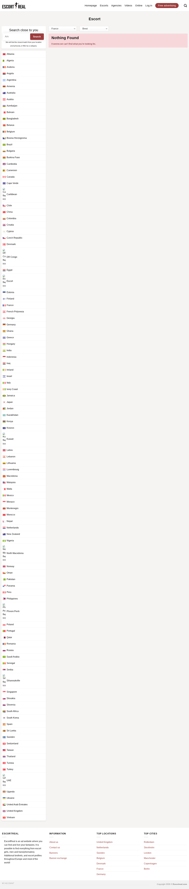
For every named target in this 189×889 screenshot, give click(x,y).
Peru (9, 592)
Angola (10, 73)
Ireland (10, 370)
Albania (10, 54)
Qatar (9, 637)
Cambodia (12, 164)
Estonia (10, 292)
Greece (10, 337)
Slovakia (11, 698)
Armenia (11, 86)
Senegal (11, 663)
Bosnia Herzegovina (17, 138)
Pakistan (11, 579)
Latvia (10, 450)
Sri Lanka (11, 730)
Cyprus (10, 231)
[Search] (185, 5)
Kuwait (10, 439)
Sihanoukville (13, 680)
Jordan (10, 408)
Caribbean (12, 194)
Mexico (10, 495)
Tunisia (10, 763)
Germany (11, 324)
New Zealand (13, 534)
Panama (11, 586)
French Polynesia (15, 311)
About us (53, 842)
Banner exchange (58, 858)
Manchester (149, 858)
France (10, 305)
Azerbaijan (12, 106)
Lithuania (11, 463)
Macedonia (12, 476)
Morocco (11, 514)
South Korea (13, 718)
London (147, 853)
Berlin (147, 869)
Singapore (12, 692)
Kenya (10, 421)
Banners (53, 853)
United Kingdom (15, 811)
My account (8, 883)
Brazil (9, 144)
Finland (10, 298)
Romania (11, 644)
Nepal (10, 521)
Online (138, 5)
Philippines (12, 598)
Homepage (91, 5)
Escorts (104, 5)
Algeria (10, 60)
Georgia (11, 318)
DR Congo (12, 257)
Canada (11, 177)
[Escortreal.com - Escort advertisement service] (14, 5)
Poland (10, 624)
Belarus (10, 125)
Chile (9, 205)
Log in (148, 5)
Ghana (10, 331)
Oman (10, 573)
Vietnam (11, 817)
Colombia (11, 218)
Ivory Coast (12, 389)
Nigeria (10, 540)
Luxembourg (13, 469)
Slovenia (11, 705)
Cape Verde (12, 183)
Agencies (116, 5)
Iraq (8, 363)
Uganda (11, 791)
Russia (10, 650)
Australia (11, 93)
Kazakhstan (12, 415)
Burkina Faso (13, 157)
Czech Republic (14, 238)
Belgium (11, 131)
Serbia (10, 669)
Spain (9, 724)
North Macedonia (15, 553)
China (10, 212)
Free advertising (167, 5)
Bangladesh (13, 118)
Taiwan (10, 750)
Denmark (11, 244)
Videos (128, 5)
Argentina (11, 80)
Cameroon (12, 170)
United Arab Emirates (17, 804)
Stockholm (149, 847)
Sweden (11, 737)
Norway (10, 566)
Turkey (10, 769)
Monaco (11, 502)
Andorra (11, 67)
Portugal (11, 631)
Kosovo (10, 428)
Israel (9, 376)
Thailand (11, 756)
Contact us (54, 847)
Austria (10, 99)
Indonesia (11, 357)
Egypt (9, 270)
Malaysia (11, 482)
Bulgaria (11, 151)
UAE (9, 780)
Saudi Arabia (13, 657)
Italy (9, 382)
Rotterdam (149, 842)
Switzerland (12, 743)
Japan (10, 402)
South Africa (13, 711)
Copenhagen (150, 863)
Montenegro (12, 508)
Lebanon (11, 456)
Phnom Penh (13, 611)
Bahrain (10, 112)
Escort (10, 281)
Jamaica (11, 395)
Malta (9, 489)
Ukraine (10, 798)
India (9, 350)
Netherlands (13, 527)
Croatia (10, 225)
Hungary (11, 344)
